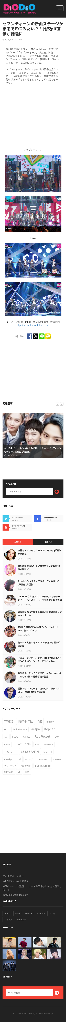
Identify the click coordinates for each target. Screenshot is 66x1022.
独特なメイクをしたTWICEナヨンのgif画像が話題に (39, 552)
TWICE (9, 721)
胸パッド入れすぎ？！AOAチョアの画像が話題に (39, 644)
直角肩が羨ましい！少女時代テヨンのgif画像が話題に (39, 567)
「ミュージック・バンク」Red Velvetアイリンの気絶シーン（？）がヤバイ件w (39, 659)
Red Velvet (42, 736)
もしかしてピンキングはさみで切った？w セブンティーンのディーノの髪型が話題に (31, 450)
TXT (6, 736)
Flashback (21, 919)
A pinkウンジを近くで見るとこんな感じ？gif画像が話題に (39, 582)
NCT (6, 729)
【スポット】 (10, 751)
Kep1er (49, 729)
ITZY (37, 744)
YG (19, 771)
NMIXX (7, 744)
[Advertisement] (33, 115)
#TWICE (28, 913)
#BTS (17, 913)
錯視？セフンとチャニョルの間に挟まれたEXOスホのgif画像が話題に (39, 690)
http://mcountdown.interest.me (33, 325)
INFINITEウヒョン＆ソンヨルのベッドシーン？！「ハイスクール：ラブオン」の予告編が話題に (40, 600)
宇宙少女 (29, 759)
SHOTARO (8, 771)
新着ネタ (48, 542)
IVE (40, 721)
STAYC (15, 736)
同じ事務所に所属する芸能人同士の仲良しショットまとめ (40, 613)
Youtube (41, 913)
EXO (57, 736)
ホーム (7, 913)
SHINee (57, 759)
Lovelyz (8, 759)
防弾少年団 (25, 721)
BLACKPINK (22, 744)
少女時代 (50, 721)
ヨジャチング (10, 765)
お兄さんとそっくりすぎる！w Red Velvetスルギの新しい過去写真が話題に (39, 674)
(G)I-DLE (26, 736)
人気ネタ (17, 542)
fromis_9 (47, 751)
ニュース (8, 919)
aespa (35, 729)
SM (19, 759)
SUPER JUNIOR (42, 765)
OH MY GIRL (43, 759)
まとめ (52, 913)
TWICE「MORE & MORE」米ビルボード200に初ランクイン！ (38, 628)
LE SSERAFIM (30, 751)
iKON (27, 771)
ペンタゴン (26, 765)
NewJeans (48, 744)
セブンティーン (20, 729)
